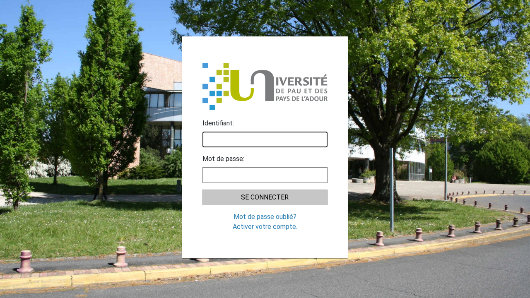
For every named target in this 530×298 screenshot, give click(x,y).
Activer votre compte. (265, 227)
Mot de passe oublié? (265, 217)
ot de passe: (223, 159)
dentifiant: (218, 123)
